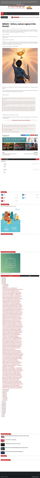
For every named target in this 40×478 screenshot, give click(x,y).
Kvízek (27, 144)
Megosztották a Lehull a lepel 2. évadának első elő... (12, 381)
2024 (3, 280)
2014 (3, 411)
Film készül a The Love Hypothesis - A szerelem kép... (12, 367)
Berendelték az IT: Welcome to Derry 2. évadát (12, 443)
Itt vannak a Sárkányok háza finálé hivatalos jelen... (12, 308)
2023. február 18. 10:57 (36, 163)
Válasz (5, 166)
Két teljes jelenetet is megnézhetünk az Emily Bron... (12, 329)
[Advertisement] (20, 243)
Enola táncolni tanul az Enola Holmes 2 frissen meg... (12, 322)
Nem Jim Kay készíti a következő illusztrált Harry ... (11, 371)
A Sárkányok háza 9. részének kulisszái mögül (10, 302)
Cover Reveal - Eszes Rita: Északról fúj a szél (10, 290)
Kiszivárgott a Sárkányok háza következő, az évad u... (12, 306)
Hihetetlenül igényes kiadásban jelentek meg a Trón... (12, 341)
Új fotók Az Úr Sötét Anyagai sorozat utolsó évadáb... (12, 387)
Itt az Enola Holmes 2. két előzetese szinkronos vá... (11, 342)
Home (3, 21)
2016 (3, 408)
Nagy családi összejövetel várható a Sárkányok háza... (12, 386)
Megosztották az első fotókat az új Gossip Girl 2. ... (11, 297)
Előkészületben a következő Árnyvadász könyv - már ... (12, 353)
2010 (3, 416)
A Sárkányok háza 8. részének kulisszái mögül (10, 333)
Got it (23, 4)
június (4, 393)
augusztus (5, 390)
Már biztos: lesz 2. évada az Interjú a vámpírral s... (11, 378)
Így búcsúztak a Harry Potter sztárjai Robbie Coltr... (12, 334)
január (4, 400)
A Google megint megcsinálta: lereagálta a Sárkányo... (12, 312)
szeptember (5, 389)
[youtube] (37, 476)
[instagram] (33, 476)
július (4, 392)
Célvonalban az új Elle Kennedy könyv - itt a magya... (12, 365)
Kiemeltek (13, 21)
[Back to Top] (38, 476)
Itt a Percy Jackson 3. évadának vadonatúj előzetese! (14, 451)
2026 (3, 277)
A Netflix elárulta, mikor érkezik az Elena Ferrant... (11, 301)
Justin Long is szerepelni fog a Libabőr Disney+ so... (11, 373)
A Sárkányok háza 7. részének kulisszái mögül (10, 363)
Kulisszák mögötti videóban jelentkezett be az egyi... (12, 305)
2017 (3, 407)
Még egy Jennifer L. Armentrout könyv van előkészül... (12, 318)
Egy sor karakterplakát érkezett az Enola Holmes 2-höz (12, 309)
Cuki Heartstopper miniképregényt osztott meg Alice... (12, 289)
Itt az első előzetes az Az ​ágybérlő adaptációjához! (11, 304)
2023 (3, 281)
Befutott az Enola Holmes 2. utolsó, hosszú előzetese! (12, 355)
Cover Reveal (5, 145)
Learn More (18, 4)
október (4, 286)
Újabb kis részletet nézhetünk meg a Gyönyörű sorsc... (12, 314)
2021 (3, 401)
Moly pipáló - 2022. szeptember (8, 366)
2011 (2, 415)
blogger (37, 159)
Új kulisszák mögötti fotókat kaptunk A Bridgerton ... (12, 351)
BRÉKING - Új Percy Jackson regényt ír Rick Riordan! (12, 321)
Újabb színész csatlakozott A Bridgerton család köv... (12, 324)
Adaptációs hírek (10, 17)
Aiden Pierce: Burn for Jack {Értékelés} (9, 288)
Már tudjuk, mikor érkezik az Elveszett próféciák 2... (12, 374)
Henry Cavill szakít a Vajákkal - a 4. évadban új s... (11, 294)
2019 (3, 404)
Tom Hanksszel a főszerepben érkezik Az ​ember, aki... (12, 313)
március (4, 397)
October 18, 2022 (16, 131)
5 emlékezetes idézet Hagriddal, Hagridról (10, 336)
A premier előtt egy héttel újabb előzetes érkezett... (12, 345)
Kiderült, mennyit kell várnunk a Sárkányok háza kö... (12, 296)
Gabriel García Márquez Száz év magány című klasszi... (12, 298)
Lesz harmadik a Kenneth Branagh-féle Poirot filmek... (12, 358)
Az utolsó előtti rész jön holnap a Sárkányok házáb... (12, 330)
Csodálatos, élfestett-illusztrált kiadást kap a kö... (11, 350)
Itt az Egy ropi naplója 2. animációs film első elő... (11, 320)
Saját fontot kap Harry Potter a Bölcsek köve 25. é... (12, 317)
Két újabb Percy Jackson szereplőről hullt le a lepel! (12, 338)
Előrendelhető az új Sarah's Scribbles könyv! (10, 379)
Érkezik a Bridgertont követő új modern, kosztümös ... (12, 362)
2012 (3, 413)
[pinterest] (36, 476)
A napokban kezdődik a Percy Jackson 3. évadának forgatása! (19, 148)
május (4, 394)
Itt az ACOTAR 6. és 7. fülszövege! (10, 439)
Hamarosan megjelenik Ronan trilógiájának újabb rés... (12, 332)
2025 (3, 279)
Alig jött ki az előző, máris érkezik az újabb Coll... (11, 361)
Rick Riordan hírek (18, 21)
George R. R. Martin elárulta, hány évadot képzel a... (12, 328)
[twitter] (34, 476)
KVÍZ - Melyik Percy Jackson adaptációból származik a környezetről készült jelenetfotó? (30, 147)
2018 (3, 405)
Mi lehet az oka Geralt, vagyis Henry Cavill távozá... (11, 292)
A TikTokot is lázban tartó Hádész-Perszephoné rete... (12, 325)
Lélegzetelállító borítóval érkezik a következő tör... (11, 310)
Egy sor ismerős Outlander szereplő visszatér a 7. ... (11, 339)
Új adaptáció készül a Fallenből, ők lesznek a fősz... (11, 316)
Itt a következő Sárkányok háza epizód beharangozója (12, 326)
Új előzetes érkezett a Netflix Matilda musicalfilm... (11, 346)
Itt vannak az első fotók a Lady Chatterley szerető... (12, 382)
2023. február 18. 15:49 (36, 169)
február (4, 398)
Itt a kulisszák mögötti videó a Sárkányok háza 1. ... (11, 300)
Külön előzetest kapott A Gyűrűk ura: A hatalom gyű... (12, 369)
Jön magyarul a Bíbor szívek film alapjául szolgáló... (12, 357)
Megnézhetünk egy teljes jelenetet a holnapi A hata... (12, 343)
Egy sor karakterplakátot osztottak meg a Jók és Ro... (12, 377)
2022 (3, 283)
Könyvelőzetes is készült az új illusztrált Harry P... (11, 347)
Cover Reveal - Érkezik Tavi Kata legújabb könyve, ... (12, 337)
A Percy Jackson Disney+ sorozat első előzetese (21, 120)
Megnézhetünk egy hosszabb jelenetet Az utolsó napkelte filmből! (25, 17)
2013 (3, 412)
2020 (3, 403)
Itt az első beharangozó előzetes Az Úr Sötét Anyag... (12, 375)
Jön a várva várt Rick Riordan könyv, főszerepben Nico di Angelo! (7, 148)
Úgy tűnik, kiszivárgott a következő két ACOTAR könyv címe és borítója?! (17, 435)
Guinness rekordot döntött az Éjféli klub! (10, 359)
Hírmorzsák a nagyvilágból (8, 21)
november (5, 285)
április (4, 396)
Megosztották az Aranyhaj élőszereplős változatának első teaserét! (16, 447)
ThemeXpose (6, 476)
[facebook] (32, 476)
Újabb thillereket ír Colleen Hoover (8, 349)
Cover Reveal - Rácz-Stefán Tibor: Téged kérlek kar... (12, 293)
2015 (3, 409)
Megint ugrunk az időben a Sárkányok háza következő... (12, 370)
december (5, 284)
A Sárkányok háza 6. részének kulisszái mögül (10, 385)
